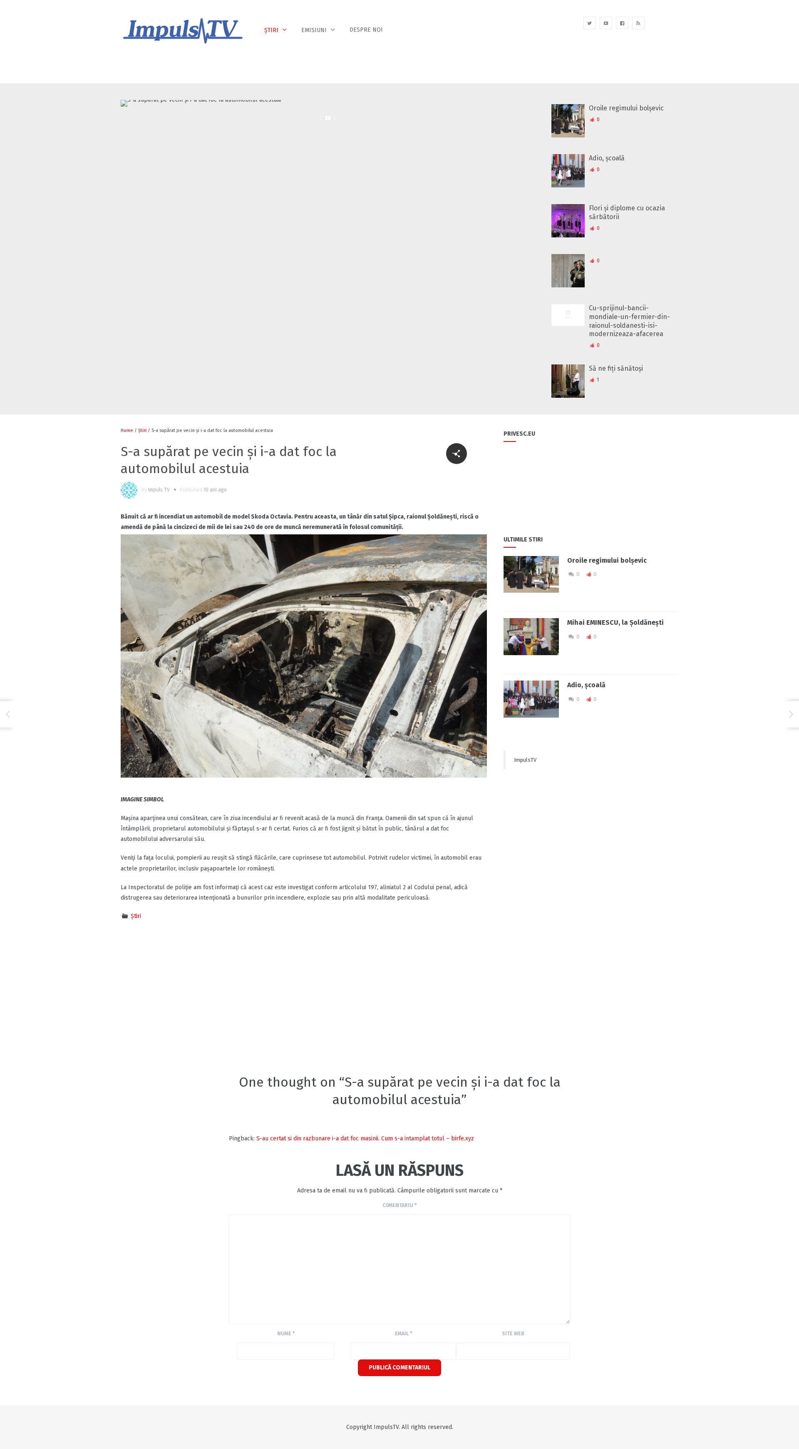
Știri (271, 30)
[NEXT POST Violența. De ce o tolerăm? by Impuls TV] (791, 714)
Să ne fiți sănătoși (616, 368)
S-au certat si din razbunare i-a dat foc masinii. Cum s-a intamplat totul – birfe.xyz (365, 1138)
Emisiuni (314, 30)
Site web (513, 1334)
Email (403, 1334)
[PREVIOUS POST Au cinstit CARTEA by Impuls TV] (8, 714)
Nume (286, 1334)
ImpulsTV (525, 760)
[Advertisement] (272, 996)
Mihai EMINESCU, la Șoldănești (615, 622)
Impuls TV (159, 490)
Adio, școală (607, 158)
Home (127, 430)
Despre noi (366, 29)
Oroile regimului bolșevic (626, 108)
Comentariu (399, 1205)
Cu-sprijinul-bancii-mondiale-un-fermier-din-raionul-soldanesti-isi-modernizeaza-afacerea (629, 321)
